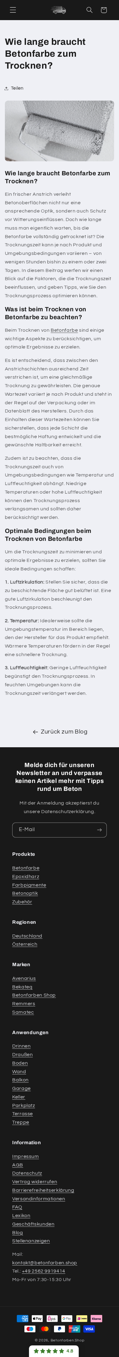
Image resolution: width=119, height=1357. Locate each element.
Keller (18, 1097)
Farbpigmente (29, 885)
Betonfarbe (64, 330)
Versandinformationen (38, 1198)
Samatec (23, 1012)
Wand (19, 1071)
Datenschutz (27, 1173)
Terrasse (22, 1113)
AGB (17, 1164)
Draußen (22, 1054)
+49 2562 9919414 (43, 1271)
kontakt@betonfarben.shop (44, 1262)
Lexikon (21, 1215)
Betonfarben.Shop (68, 1340)
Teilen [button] (17, 88)
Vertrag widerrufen (34, 1181)
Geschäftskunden (33, 1224)
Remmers (23, 1003)
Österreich (24, 944)
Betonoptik (25, 893)
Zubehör (22, 901)
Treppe (20, 1122)
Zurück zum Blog (64, 732)
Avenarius (24, 978)
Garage (21, 1088)
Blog (17, 1232)
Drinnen (21, 1046)
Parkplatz (23, 1105)
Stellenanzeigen (31, 1240)
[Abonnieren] (99, 830)
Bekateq (22, 986)
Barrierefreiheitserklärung (43, 1190)
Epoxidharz (25, 876)
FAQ (17, 1207)
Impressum (25, 1156)
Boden (20, 1063)
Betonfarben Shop (34, 995)
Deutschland (27, 936)
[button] (13, 10)
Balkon (20, 1079)
